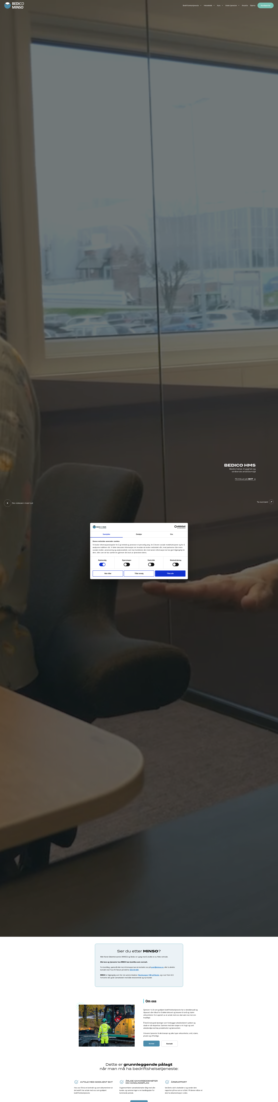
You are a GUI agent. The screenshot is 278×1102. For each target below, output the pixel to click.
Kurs (218, 5)
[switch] (127, 564)
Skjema (252, 5)
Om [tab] (171, 534)
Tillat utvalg (139, 573)
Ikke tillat (107, 573)
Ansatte (245, 5)
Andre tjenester (231, 5)
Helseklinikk (208, 5)
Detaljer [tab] (139, 534)
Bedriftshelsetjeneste (191, 5)
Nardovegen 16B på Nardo (148, 975)
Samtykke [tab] (106, 534)
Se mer (151, 1043)
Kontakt (169, 1043)
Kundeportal (265, 5)
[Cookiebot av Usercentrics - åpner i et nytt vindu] (175, 527)
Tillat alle (170, 573)
